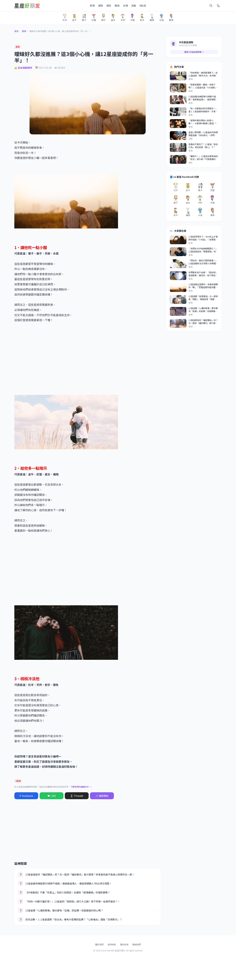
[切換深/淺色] (218, 5)
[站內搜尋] (211, 5)
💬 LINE (51, 795)
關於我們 (99, 944)
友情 (125, 5)
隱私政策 (124, 944)
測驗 (133, 5)
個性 (108, 5)
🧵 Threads (76, 795)
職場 (117, 5)
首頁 (16, 31)
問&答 (143, 5)
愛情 (92, 5)
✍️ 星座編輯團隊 (23, 67)
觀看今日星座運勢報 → (194, 52)
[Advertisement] (87, 361)
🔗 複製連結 (101, 795)
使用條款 (112, 944)
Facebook (26, 795)
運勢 (100, 5)
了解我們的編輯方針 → (81, 786)
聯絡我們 (137, 944)
